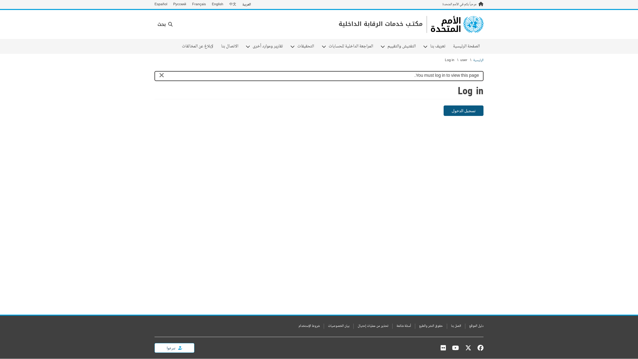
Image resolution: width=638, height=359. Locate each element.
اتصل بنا (456, 326)
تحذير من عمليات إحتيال (373, 326)
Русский (179, 4)
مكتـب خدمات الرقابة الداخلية (380, 24)
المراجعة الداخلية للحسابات (353, 46)
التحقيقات (307, 46)
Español (161, 4)
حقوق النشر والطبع (431, 326)
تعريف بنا (439, 46)
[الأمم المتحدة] (457, 24)
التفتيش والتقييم (403, 46)
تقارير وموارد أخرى (270, 46)
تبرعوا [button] (171, 348)
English (217, 4)
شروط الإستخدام (309, 326)
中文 (232, 4)
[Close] (161, 76)
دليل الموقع (476, 326)
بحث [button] (162, 24)
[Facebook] (479, 348)
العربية (246, 4)
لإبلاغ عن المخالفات (197, 46)
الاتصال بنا (229, 46)
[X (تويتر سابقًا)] (468, 348)
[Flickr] (443, 348)
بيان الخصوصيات (338, 326)
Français (199, 4)
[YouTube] (455, 348)
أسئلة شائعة (404, 326)
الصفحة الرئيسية (466, 46)
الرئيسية (478, 60)
